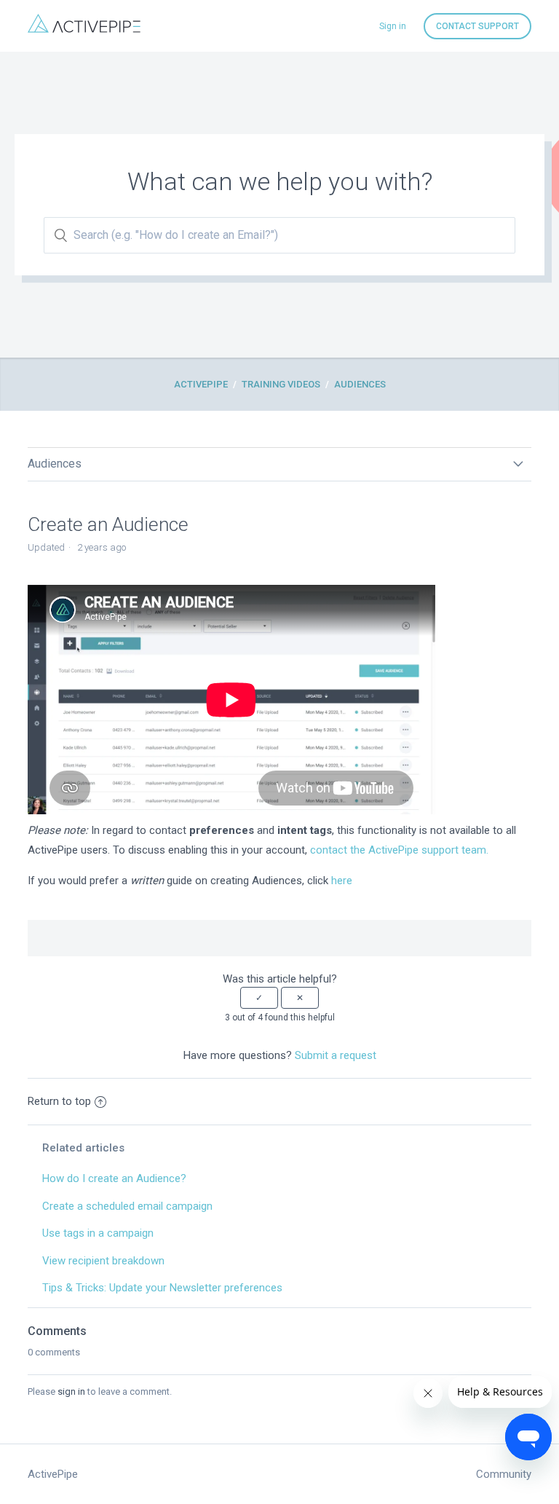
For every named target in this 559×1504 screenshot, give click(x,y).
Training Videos (281, 384)
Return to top (59, 1101)
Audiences (360, 384)
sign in (71, 1391)
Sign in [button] (392, 26)
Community (503, 1474)
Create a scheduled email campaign (127, 1206)
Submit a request (335, 1055)
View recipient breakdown (103, 1260)
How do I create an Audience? (114, 1178)
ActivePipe (201, 384)
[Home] (84, 29)
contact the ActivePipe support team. (399, 850)
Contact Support (477, 26)
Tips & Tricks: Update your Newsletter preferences (162, 1287)
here (341, 880)
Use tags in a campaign (98, 1233)
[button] (259, 998)
